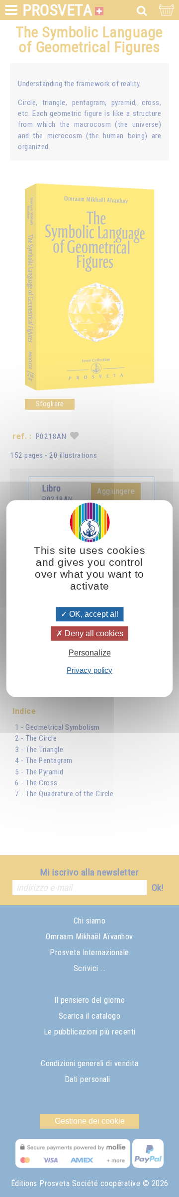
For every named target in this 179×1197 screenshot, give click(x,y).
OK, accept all (92, 614)
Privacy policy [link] (89, 670)
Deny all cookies (93, 633)
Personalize (90, 653)
